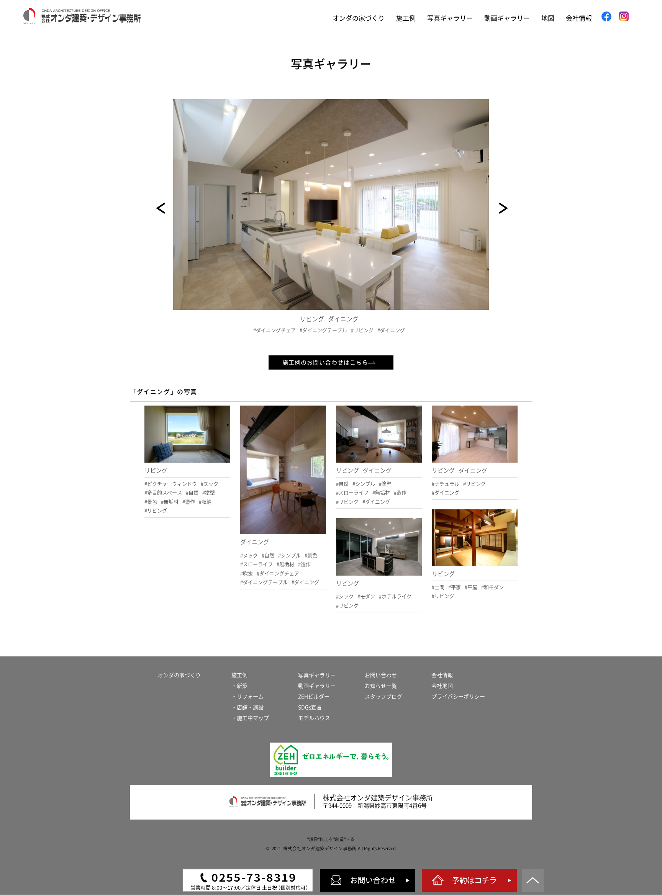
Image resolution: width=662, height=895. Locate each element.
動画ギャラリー (507, 18)
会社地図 (442, 686)
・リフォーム (247, 696)
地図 (547, 18)
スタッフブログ (383, 696)
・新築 (239, 686)
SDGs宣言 (310, 707)
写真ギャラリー (450, 18)
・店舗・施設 (247, 707)
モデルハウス (314, 718)
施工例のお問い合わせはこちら (325, 362)
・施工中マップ (250, 718)
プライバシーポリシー (458, 696)
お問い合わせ (381, 675)
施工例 (406, 18)
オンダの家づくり (359, 18)
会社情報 (579, 18)
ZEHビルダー (313, 696)
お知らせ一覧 (381, 686)
